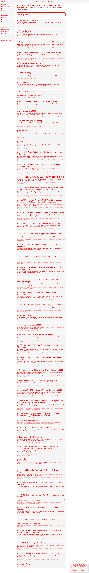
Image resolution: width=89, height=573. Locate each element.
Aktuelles (4, 4)
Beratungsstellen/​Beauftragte (5, 22)
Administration (5, 19)
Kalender (50, 1)
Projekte (5, 35)
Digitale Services (5, 33)
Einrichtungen (4, 10)
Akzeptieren (75, 570)
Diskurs (38, 1)
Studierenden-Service (6, 8)
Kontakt (3, 38)
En (85, 1)
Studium (44, 1)
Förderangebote (5, 27)
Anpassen (82, 570)
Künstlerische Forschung (7, 13)
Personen (4, 17)
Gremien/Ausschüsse (6, 29)
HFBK (3, 1)
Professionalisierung (6, 31)
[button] (1, 4)
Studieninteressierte (6, 6)
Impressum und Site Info (6, 40)
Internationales (5, 15)
